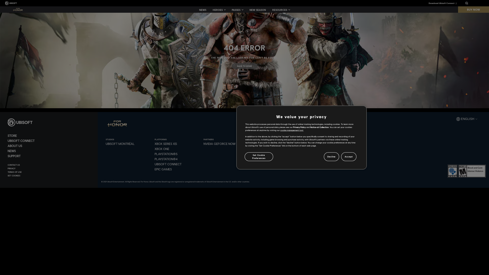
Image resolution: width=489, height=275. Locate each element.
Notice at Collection (319, 127)
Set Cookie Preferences (259, 156)
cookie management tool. (292, 130)
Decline (331, 156)
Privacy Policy (299, 127)
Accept (349, 156)
